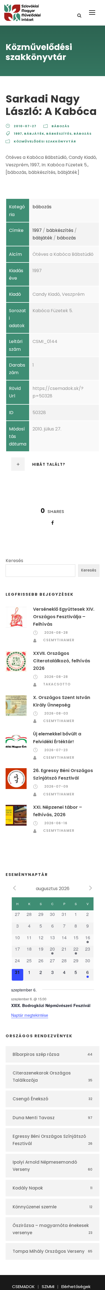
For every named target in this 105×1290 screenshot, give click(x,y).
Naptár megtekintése (29, 1015)
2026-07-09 (56, 786)
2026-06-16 (55, 823)
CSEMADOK (23, 1286)
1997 (18, 133)
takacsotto (57, 684)
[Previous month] (14, 888)
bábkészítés (59, 133)
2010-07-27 (25, 126)
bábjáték (34, 133)
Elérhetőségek (75, 1286)
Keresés (14, 560)
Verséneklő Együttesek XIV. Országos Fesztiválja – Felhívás (63, 616)
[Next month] (90, 888)
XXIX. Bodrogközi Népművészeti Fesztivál (50, 1005)
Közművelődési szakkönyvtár (45, 141)
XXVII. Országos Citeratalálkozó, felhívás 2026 (61, 661)
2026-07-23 (56, 750)
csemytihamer (58, 640)
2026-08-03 (56, 713)
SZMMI (48, 1286)
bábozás (60, 126)
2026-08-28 (56, 632)
